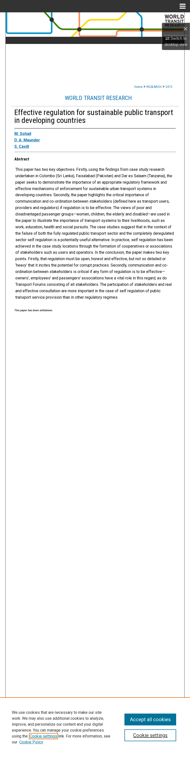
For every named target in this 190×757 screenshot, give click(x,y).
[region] (95, 727)
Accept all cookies (150, 719)
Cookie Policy (31, 742)
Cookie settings (43, 736)
